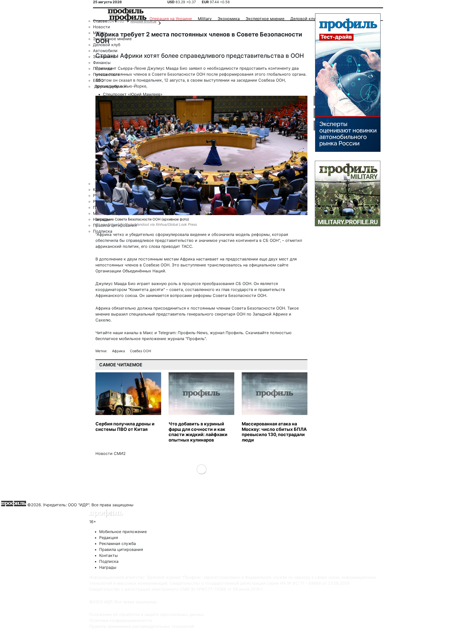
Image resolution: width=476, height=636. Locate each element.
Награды (107, 567)
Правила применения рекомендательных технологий (141, 626)
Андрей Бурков (143, 21)
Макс (148, 332)
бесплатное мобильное (118, 338)
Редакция (108, 537)
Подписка (109, 561)
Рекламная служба (117, 543)
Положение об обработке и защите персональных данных (146, 614)
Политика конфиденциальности (120, 620)
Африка (119, 351)
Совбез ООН (140, 351)
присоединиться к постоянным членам (191, 308)
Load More (201, 469)
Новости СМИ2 (110, 453)
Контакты (108, 555)
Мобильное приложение (123, 531)
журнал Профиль (226, 332)
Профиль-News (193, 332)
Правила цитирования (121, 549)
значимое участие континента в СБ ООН (239, 240)
